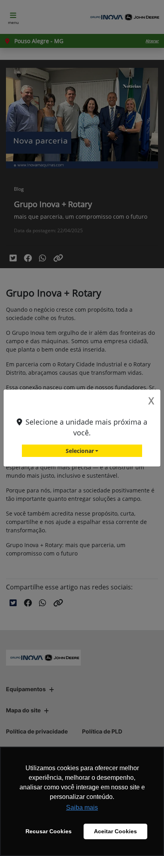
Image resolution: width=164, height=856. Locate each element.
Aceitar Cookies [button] (115, 831)
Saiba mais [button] (82, 807)
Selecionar (80, 451)
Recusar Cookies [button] (48, 831)
